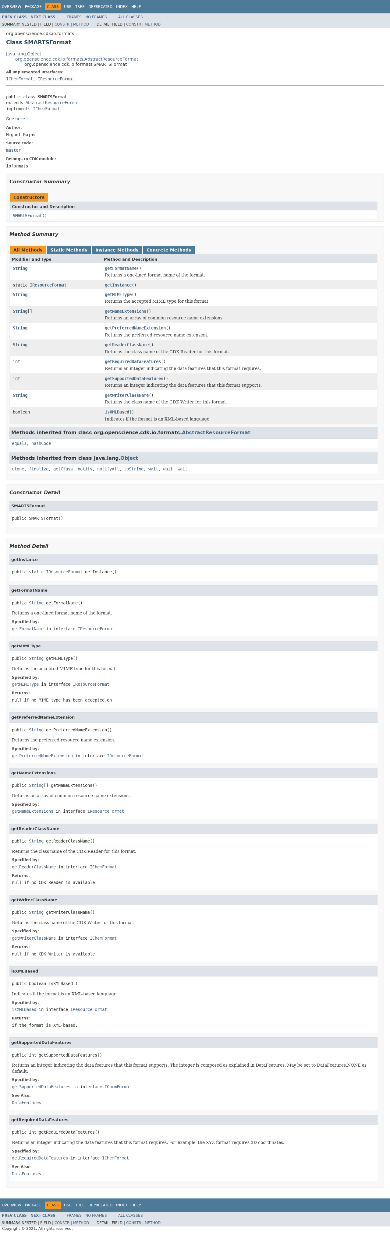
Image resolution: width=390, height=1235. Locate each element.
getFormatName (120, 268)
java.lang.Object (23, 53)
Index (122, 7)
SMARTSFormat (27, 215)
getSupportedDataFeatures (134, 378)
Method (81, 24)
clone (18, 468)
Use (68, 7)
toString (134, 468)
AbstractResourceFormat (52, 102)
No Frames (96, 17)
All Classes (130, 17)
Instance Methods (116, 250)
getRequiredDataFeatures (133, 361)
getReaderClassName (127, 344)
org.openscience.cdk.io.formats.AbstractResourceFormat (76, 59)
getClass (63, 468)
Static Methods (69, 250)
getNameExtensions (125, 311)
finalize (38, 468)
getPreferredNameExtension (135, 327)
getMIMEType (118, 294)
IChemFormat (19, 78)
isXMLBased (117, 412)
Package (33, 7)
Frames (74, 17)
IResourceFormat (56, 78)
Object (129, 458)
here (20, 118)
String (20, 268)
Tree (80, 7)
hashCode (41, 443)
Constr (62, 24)
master (13, 150)
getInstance (118, 285)
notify (85, 468)
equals (19, 443)
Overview (11, 7)
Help (136, 7)
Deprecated (100, 7)
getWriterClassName (127, 395)
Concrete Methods (169, 250)
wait (153, 468)
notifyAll (108, 468)
